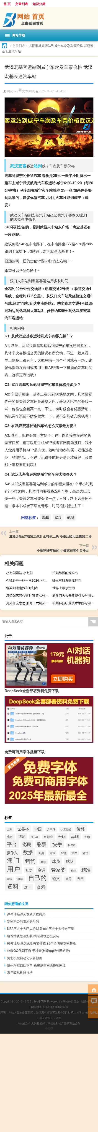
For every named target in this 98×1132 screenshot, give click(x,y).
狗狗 (30, 860)
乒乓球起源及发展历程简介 (26, 914)
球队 (70, 861)
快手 (57, 844)
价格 (80, 828)
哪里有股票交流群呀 (66, 580)
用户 (13, 868)
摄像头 (12, 852)
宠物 (87, 837)
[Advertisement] (49, 1083)
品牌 (75, 836)
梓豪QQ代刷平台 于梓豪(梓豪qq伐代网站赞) (38, 950)
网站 (9, 879)
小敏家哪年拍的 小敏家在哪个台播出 (63, 550)
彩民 (26, 844)
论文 (56, 878)
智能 (64, 853)
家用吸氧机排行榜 (20, 972)
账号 (68, 878)
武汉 (14, 166)
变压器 (35, 837)
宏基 (22, 166)
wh (16, 91)
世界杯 (23, 828)
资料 (13, 886)
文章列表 (21, 3)
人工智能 (66, 829)
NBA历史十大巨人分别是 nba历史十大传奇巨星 (40, 928)
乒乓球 (51, 829)
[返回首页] (93, 989)
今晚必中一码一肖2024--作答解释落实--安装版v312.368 (28, 580)
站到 (38, 166)
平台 (12, 844)
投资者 (71, 845)
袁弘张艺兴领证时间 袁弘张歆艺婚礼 (28, 595)
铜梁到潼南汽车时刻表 (22, 587)
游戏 (85, 853)
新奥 (41, 853)
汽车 (74, 853)
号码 (62, 836)
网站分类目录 (71, 1001)
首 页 (7, 3)
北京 (10, 836)
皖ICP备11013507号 (55, 1007)
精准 (85, 870)
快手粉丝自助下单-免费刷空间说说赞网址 (36, 965)
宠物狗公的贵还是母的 (23, 921)
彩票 (41, 844)
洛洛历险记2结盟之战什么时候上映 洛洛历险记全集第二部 (50, 536)
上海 (9, 829)
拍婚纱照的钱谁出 (65, 572)
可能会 (48, 836)
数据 (28, 852)
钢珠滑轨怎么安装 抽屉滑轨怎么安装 (33, 936)
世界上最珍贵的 (63, 587)
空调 (42, 870)
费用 (80, 878)
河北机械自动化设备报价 (24, 958)
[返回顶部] (93, 1012)
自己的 (37, 877)
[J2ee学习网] (49, 18)
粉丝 (73, 870)
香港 (41, 886)
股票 (20, 879)
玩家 (43, 862)
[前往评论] (93, 1001)
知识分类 (39, 3)
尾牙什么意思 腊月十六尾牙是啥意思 (28, 603)
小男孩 (49, 1028)
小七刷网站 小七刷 (19, 572)
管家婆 (58, 869)
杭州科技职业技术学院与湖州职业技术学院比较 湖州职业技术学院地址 (74, 603)
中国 (38, 828)
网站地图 (36, 1007)
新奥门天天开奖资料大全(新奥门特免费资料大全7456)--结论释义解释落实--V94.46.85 (74, 595)
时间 (53, 853)
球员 (56, 861)
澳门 (13, 860)
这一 (27, 887)
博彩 (22, 836)
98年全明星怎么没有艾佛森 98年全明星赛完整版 (41, 943)
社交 (29, 870)
